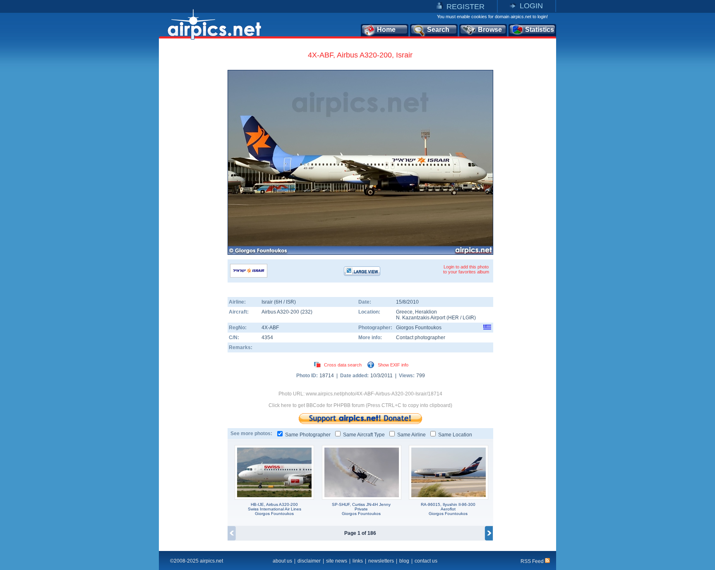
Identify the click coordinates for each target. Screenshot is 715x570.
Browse (490, 29)
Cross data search (343, 364)
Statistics (539, 29)
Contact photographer (420, 337)
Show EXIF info (393, 364)
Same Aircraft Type (364, 435)
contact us (426, 561)
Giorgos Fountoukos (418, 328)
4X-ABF (270, 328)
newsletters (381, 561)
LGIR (468, 318)
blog (404, 561)
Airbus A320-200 (281, 312)
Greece (404, 312)
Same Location (455, 435)
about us (282, 561)
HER (453, 318)
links (358, 561)
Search (438, 29)
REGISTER (465, 6)
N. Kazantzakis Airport (420, 318)
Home (386, 29)
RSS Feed (533, 561)
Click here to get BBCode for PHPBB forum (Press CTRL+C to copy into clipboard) (360, 405)
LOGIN (531, 6)
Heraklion (426, 312)
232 (306, 312)
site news (336, 561)
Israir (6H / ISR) (279, 302)
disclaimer (309, 561)
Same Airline (411, 435)
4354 (267, 337)
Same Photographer (308, 435)
